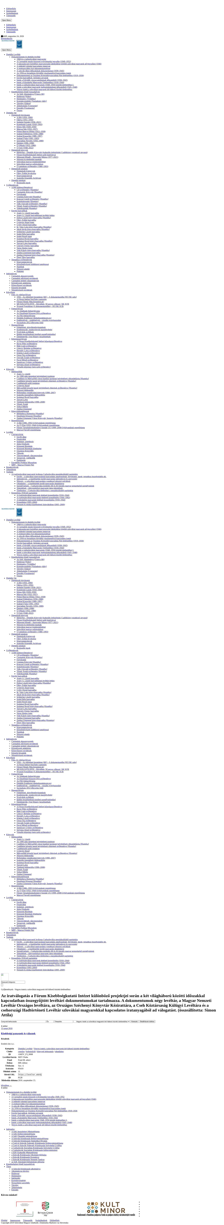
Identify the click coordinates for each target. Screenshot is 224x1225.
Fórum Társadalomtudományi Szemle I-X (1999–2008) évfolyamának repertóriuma (51, 427)
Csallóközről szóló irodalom (28, 383)
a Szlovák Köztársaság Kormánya (25, 1157)
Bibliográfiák (16, 372)
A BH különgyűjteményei (22, 187)
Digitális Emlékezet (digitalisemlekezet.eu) (34, 318)
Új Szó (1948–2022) (25, 148)
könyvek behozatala (45, 1051)
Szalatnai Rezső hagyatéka (27, 239)
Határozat (15, 1173)
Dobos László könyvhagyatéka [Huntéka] (34, 218)
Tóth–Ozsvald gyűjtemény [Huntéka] (32, 204)
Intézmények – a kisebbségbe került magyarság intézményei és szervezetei (47, 479)
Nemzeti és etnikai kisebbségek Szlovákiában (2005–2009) (41, 504)
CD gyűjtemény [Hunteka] (27, 190)
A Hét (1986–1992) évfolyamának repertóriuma (36, 423)
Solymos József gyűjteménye (28, 365)
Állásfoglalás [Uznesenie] (27, 106)
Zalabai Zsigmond (24, 409)
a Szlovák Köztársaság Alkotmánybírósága (28, 1155)
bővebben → (6, 1085)
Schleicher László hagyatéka (28, 232)
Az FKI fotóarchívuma (26, 316)
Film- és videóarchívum (21, 295)
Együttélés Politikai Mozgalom (24, 462)
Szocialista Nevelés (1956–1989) (30, 141)
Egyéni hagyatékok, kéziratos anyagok (32, 78)
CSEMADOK (17, 434)
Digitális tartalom (18, 180)
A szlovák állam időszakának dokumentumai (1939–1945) (40, 71)
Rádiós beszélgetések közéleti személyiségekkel (36, 334)
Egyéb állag (21, 437)
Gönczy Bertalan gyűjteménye (29, 348)
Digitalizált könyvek (19, 150)
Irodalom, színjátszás (25, 441)
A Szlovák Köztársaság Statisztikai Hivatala (29, 1141)
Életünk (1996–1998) (25, 143)
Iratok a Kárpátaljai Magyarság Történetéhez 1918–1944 (34, 1118)
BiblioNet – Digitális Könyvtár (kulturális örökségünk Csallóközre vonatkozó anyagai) (52, 152)
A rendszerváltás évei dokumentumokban (33, 68)
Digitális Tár (11, 113)
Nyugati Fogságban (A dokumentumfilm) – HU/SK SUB (40, 306)
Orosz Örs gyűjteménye (26, 355)
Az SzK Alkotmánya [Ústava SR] (30, 94)
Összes (19, 110)
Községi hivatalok (18, 288)
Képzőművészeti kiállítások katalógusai (33, 264)
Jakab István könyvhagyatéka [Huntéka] (33, 229)
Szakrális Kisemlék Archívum (29, 178)
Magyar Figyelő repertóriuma (29, 430)
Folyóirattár (21, 194)
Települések (11, 469)
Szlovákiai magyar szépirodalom (30, 164)
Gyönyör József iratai (25, 222)
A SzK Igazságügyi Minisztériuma (25, 1131)
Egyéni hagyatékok (19, 211)
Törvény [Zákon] (24, 103)
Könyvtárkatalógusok (20, 411)
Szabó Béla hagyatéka (26, 234)
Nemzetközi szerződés (20, 1183)
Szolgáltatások (12, 13)
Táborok (20, 453)
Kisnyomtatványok (24, 176)
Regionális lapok (23, 183)
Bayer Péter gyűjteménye (27, 344)
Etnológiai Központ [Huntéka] (29, 416)
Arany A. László (23, 374)
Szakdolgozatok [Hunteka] (27, 201)
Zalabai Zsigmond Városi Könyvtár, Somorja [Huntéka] (39, 418)
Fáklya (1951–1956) (25, 120)
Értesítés (14, 1190)
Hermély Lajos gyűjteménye (28, 351)
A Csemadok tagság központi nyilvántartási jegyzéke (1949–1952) (44, 61)
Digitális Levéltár (13, 54)
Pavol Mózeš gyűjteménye (27, 360)
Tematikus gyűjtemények (21, 260)
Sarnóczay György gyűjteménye (30, 362)
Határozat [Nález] (24, 96)
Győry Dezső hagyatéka (26, 225)
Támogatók (11, 16)
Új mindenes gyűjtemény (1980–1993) (32, 166)
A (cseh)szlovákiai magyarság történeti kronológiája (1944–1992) (43, 497)
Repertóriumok (17, 420)
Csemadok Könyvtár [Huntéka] (29, 192)
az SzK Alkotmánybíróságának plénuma (27, 1162)
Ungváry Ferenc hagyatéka (28, 246)
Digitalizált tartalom (19, 169)
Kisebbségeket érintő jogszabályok (25, 92)
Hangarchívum (17, 325)
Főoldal (4, 1220)
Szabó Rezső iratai (24, 236)
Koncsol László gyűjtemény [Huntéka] (32, 199)
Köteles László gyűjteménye (28, 353)
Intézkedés (15, 1178)
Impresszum (11, 11)
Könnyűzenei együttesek (21, 285)
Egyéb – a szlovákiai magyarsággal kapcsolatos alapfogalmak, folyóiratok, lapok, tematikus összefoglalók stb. (61, 476)
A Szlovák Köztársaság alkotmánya (25, 1169)
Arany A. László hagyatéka (28, 213)
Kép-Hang (10, 292)
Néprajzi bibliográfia (25, 390)
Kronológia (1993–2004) (27, 502)
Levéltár (9, 432)
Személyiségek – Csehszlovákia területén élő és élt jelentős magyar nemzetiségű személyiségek (55, 486)
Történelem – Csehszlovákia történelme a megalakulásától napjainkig (45, 490)
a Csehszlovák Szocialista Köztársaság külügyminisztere (34, 1150)
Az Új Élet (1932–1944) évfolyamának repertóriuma (38, 425)
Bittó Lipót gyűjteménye (27, 346)
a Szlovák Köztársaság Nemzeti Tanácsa (27, 1159)
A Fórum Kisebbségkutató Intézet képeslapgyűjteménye (39, 341)
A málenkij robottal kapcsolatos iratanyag (33, 66)
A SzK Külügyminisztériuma (23, 1134)
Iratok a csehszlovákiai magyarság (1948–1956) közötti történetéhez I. (45, 85)
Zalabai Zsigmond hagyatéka (28, 253)
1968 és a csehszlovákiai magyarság (31, 59)
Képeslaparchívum (19, 339)
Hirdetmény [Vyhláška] (26, 99)
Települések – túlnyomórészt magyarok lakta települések (40, 488)
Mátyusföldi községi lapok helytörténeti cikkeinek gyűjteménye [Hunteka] (47, 388)
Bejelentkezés (6, 38)
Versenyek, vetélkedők (26, 458)
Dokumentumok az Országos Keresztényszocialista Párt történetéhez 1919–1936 (44, 1111)
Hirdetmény (16, 1176)
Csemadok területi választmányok (25, 281)
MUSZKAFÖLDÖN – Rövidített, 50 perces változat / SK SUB (43, 304)
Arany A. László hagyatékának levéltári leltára (35, 215)
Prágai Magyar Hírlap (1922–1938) (31, 131)
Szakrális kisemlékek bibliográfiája (31, 395)
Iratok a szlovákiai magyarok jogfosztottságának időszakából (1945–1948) (47, 87)
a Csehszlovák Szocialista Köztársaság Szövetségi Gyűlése (35, 1148)
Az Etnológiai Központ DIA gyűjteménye (34, 313)
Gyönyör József (23, 385)
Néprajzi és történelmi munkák (29, 159)
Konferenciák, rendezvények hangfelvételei (34, 330)
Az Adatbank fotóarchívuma (28, 311)
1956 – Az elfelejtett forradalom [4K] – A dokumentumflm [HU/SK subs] (47, 297)
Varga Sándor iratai (24, 248)
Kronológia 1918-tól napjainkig (24, 493)
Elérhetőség (11, 9)
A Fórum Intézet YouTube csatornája (32, 299)
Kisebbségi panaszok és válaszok (18, 1033)
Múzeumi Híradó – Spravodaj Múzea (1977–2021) (37, 157)
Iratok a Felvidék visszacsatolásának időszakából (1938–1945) (42, 80)
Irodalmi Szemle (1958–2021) (29, 122)
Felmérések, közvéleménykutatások (31, 327)
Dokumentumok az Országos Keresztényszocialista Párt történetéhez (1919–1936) (50, 75)
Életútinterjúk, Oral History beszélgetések (34, 337)
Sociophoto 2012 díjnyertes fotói (30, 323)
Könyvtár (10, 369)
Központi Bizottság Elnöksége (29, 448)
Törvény (14, 1185)
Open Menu (6, 20)
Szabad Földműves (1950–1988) (30, 134)
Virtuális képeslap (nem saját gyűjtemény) (34, 367)
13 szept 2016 (6, 1028)
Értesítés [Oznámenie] (26, 108)
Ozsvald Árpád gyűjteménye (28, 358)
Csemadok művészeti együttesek (24, 278)
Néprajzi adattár (23, 269)
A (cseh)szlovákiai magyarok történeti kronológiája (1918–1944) (43, 495)
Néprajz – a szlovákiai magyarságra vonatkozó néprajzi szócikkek (43, 481)
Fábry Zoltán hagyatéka (26, 220)
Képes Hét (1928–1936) (26, 127)
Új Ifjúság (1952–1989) (26, 145)
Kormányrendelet (18, 1180)
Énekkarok (21, 460)
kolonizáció (31, 1051)
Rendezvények (12, 467)
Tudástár (9, 472)
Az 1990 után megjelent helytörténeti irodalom (36, 376)
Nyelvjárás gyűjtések (25, 332)
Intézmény (10, 1129)
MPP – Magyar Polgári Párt (22, 465)
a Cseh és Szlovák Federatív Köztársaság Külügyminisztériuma (37, 1143)
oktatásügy (59, 1051)
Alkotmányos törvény (20, 1171)
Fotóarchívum (17, 309)
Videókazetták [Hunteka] (27, 208)
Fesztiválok (21, 439)
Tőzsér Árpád (22, 404)
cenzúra (21, 1051)
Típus (8, 1166)
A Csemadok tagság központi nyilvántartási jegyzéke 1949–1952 (37, 1097)
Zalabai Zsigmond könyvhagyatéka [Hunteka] (35, 255)
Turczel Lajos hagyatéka (27, 243)
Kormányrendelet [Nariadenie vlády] (32, 101)
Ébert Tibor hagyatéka (26, 257)
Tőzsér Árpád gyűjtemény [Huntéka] (32, 206)
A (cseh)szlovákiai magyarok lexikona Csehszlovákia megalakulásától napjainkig (44, 474)
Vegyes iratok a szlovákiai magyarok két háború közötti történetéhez (44, 89)
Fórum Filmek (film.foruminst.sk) (30, 302)
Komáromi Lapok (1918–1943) (29, 124)
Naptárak (20, 267)
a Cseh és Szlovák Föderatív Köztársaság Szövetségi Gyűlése (36, 1145)
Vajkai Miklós (22, 406)
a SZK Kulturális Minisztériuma (24, 1152)
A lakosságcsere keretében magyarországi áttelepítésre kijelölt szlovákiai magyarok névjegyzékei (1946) (59, 64)
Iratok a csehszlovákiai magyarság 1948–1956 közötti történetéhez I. (39, 1120)
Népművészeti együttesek (21, 290)
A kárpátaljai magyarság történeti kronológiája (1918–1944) (41, 500)
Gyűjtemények (12, 185)
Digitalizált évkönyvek (26, 171)
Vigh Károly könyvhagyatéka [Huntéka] (33, 250)
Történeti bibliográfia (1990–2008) (31, 402)
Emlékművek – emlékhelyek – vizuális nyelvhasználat (39, 320)
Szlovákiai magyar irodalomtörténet (31, 162)
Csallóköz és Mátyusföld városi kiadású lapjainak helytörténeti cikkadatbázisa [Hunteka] (53, 379)
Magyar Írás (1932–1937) (27, 129)
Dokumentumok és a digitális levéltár (21, 1092)
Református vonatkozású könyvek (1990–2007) (36, 392)
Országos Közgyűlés (25, 451)
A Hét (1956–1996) (25, 117)
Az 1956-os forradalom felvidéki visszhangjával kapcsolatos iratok (44, 73)
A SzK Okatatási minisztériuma (24, 1136)
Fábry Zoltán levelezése (26, 173)
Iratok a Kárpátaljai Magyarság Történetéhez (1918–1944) (40, 82)
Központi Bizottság (24, 446)
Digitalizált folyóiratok (20, 115)
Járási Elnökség (23, 444)
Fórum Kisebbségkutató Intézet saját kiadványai (36, 155)
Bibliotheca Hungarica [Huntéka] (30, 413)
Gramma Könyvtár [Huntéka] (29, 197)
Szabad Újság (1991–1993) (28, 138)
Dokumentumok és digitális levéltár (25, 57)
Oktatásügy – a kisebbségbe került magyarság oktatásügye (40, 483)
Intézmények (11, 274)
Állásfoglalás (16, 1187)
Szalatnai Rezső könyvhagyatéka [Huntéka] (34, 241)
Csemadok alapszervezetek (22, 276)
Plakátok (20, 271)
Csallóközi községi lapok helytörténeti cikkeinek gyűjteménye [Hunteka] (46, 381)
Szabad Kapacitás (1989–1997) (29, 136)
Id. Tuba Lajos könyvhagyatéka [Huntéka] (34, 227)
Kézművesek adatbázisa (21, 283)
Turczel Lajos (22, 399)
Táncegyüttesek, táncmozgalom (29, 455)
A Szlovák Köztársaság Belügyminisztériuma (29, 1138)
